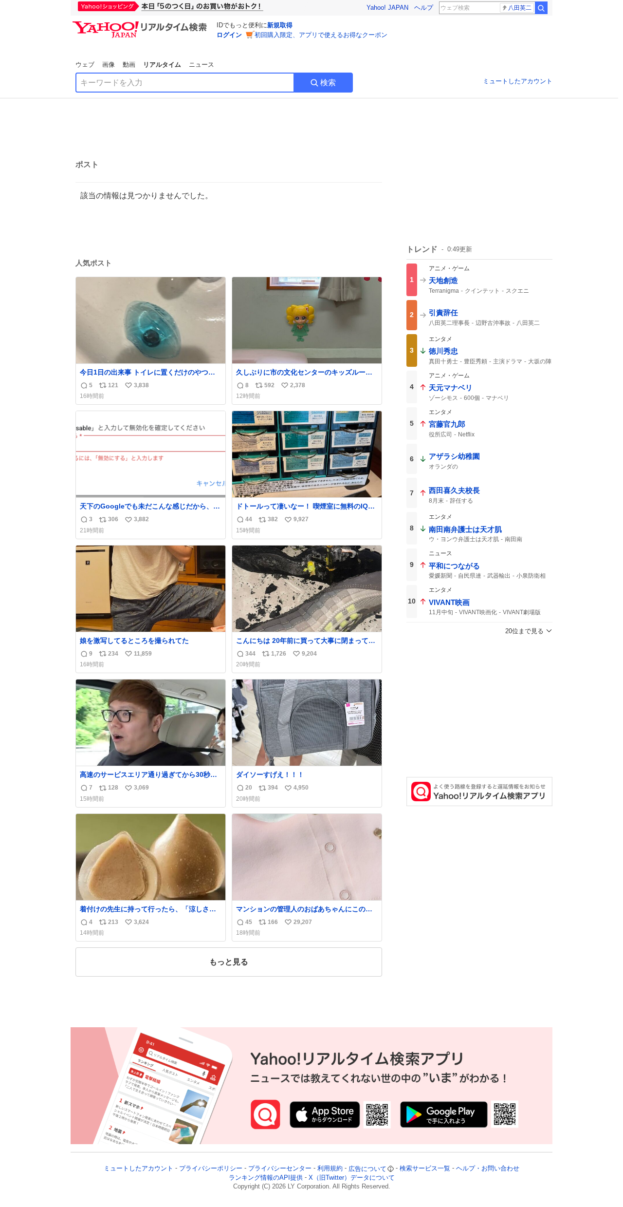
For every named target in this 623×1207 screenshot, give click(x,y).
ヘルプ (423, 7)
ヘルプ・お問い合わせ (487, 1168)
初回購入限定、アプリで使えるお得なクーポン (321, 34)
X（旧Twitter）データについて (352, 1177)
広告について (367, 1168)
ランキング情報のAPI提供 (266, 1177)
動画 (129, 64)
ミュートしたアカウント (517, 81)
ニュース (201, 64)
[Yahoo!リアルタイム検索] (141, 24)
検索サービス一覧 (425, 1168)
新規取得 (280, 25)
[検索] (541, 7)
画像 (108, 64)
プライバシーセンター (280, 1168)
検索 (328, 82)
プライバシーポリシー (210, 1168)
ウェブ (84, 64)
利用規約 (330, 1168)
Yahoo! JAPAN (387, 7)
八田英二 (519, 7)
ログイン (229, 34)
